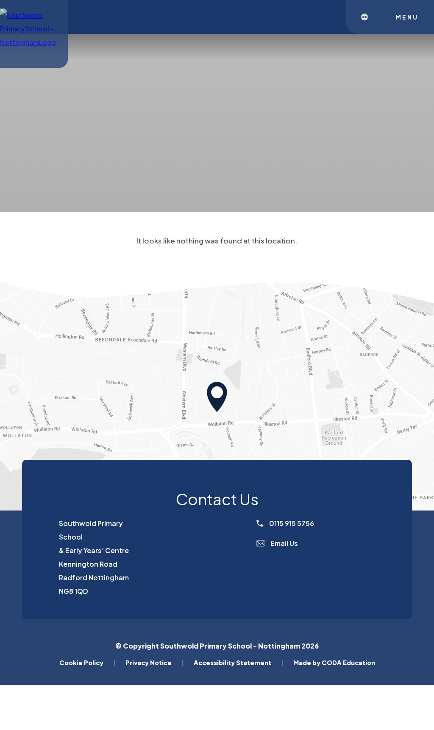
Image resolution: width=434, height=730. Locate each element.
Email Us (283, 543)
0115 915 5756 (291, 523)
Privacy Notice (154, 662)
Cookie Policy (87, 662)
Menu (406, 17)
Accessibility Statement (239, 662)
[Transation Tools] (367, 17)
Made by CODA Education (334, 662)
